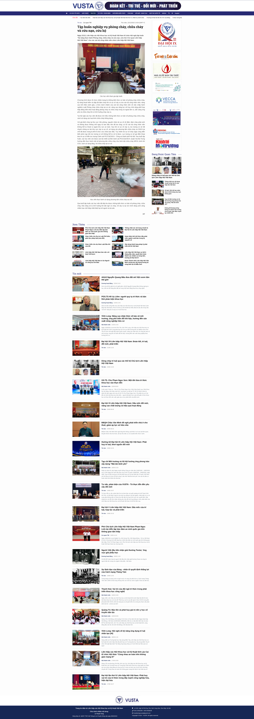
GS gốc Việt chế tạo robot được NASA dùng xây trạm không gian (173, 192)
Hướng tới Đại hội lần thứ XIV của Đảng (146, 17)
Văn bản (130, 13)
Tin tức (93, 13)
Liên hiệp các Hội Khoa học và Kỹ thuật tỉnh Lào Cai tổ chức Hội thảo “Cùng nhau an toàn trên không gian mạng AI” (125, 654)
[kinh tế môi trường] (166, 143)
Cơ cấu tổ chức (75, 13)
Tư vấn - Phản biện (104, 13)
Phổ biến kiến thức (119, 13)
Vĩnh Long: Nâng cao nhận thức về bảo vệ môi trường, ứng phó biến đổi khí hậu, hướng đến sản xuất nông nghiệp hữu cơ (124, 318)
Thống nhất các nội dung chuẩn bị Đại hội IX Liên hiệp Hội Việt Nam (172, 183)
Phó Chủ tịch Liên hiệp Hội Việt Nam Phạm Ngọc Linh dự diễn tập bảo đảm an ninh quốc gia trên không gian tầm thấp (123, 529)
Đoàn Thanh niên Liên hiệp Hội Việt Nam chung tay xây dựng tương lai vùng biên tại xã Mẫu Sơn (137, 262)
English (177, 13)
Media (164, 13)
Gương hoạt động (107, 283)
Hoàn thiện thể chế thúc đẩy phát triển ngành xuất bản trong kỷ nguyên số (136, 238)
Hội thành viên (106, 324)
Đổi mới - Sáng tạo (141, 13)
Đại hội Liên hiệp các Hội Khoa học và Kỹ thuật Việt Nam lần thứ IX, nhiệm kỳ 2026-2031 (106, 17)
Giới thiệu (85, 13)
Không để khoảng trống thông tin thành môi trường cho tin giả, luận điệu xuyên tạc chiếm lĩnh (173, 210)
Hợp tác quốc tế (154, 13)
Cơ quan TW (87, 23)
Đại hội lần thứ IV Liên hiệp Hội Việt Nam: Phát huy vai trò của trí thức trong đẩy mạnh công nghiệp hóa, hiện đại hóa (125, 677)
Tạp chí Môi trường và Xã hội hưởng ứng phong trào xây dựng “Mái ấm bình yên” (173, 201)
